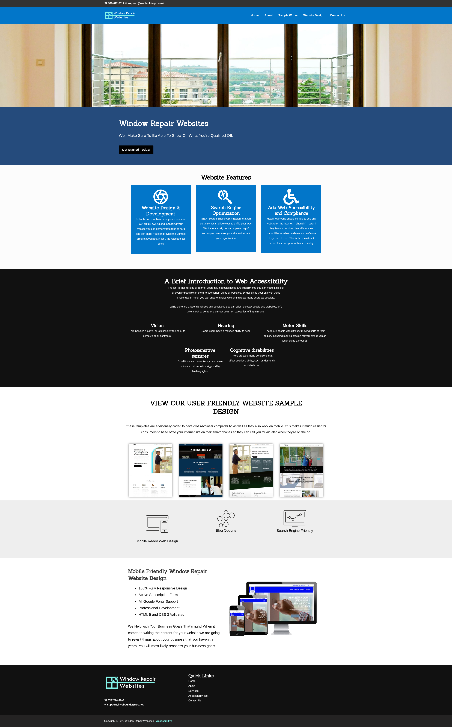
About (268, 15)
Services (193, 690)
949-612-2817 (116, 3)
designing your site (257, 292)
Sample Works (288, 15)
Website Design (313, 15)
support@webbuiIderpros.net (125, 704)
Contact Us (337, 15)
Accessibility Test (198, 695)
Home (255, 15)
